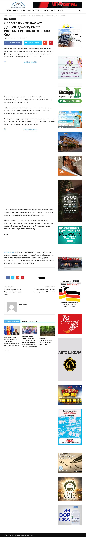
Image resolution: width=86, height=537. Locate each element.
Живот (38, 10)
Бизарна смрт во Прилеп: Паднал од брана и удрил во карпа (14, 292)
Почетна (8, 10)
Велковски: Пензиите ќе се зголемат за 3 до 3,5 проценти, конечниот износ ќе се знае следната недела (11, 341)
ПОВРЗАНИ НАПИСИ (12, 321)
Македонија (12, 18)
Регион (15, 10)
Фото (53, 10)
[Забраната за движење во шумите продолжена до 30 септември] (47, 331)
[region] (70, 36)
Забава (45, 10)
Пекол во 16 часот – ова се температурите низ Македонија (44, 291)
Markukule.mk (9, 252)
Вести (23, 10)
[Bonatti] (70, 166)
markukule (15, 38)
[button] (79, 10)
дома (5, 16)
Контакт (61, 10)
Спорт (30, 10)
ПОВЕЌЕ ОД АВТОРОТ (29, 321)
